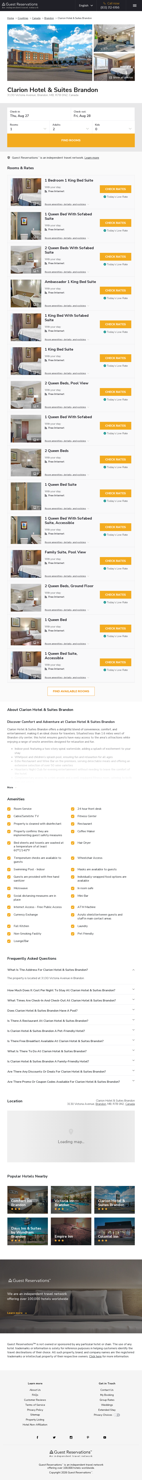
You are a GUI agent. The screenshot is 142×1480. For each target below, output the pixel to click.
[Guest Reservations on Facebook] (39, 1437)
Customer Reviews (35, 1400)
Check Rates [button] (115, 189)
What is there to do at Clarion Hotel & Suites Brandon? (47, 1051)
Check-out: (80, 111)
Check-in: (15, 111)
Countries (23, 18)
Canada (36, 18)
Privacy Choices (103, 1415)
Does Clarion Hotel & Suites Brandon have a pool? (42, 1011)
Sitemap (35, 1414)
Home (10, 18)
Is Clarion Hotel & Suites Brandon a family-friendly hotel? (48, 1061)
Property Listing (35, 1419)
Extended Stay (107, 1410)
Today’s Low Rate (117, 197)
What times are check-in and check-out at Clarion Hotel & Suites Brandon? (61, 1000)
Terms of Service (35, 1405)
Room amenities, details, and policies (65, 204)
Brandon (49, 18)
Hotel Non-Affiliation (35, 1424)
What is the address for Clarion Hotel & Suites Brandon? (47, 970)
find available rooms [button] (71, 691)
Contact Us (107, 1390)
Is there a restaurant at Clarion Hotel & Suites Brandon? (47, 1021)
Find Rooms (71, 140)
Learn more (91, 158)
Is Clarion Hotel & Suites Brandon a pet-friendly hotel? (46, 1031)
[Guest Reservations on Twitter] (54, 1437)
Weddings (107, 1405)
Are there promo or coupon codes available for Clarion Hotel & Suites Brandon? (63, 1082)
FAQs (35, 1395)
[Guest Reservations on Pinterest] (88, 1437)
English (83, 6)
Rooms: (14, 125)
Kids (97, 125)
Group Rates (107, 1400)
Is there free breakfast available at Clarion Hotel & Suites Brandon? (55, 1041)
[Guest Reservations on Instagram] (71, 1437)
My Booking (107, 1395)
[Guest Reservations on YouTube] (103, 1437)
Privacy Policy (35, 1410)
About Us (35, 1390)
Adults (56, 125)
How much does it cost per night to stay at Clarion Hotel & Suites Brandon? (61, 990)
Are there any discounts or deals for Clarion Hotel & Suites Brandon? (56, 1072)
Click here (95, 1356)
